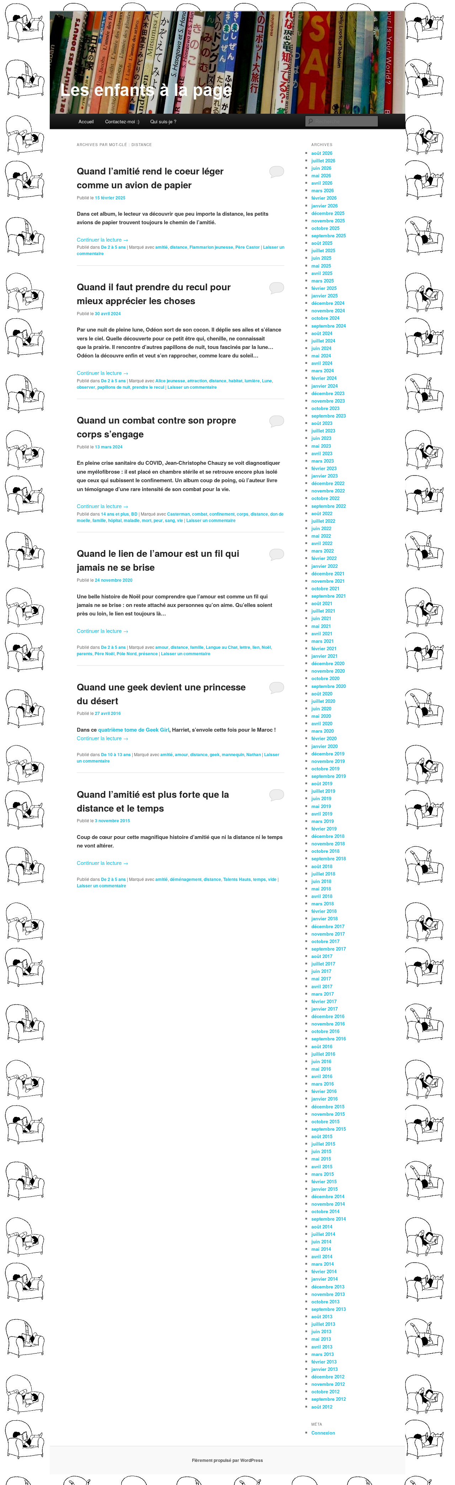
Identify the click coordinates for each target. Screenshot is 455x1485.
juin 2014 (321, 1241)
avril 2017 (321, 986)
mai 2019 (321, 806)
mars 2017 (322, 993)
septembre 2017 (328, 948)
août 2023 (321, 423)
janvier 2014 (324, 1278)
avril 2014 (321, 1256)
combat (199, 514)
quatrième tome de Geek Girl (133, 729)
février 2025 (324, 288)
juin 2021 (321, 618)
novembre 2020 (328, 670)
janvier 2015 (324, 1188)
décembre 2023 (327, 393)
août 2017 (321, 956)
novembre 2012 (328, 1384)
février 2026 (324, 197)
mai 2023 (321, 445)
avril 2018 (321, 896)
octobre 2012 (325, 1391)
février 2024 (324, 378)
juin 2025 (321, 257)
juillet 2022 (323, 520)
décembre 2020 (327, 663)
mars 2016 (322, 1083)
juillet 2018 (323, 873)
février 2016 (324, 1091)
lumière (252, 380)
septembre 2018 (328, 858)
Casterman (178, 514)
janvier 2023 (324, 475)
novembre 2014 (328, 1203)
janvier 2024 (324, 385)
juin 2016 (321, 1061)
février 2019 (324, 828)
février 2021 (324, 648)
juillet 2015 (323, 1143)
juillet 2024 (323, 340)
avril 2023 (321, 453)
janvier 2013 (324, 1369)
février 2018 (324, 911)
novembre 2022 (328, 490)
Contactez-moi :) (122, 121)
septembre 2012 (328, 1398)
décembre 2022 (327, 483)
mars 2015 (322, 1174)
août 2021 (321, 603)
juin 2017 (321, 971)
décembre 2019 (327, 753)
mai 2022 (321, 535)
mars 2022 (322, 550)
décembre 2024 (327, 303)
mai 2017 (321, 978)
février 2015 (324, 1181)
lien (255, 647)
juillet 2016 (323, 1053)
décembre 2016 (327, 1016)
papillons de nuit (113, 387)
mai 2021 (321, 626)
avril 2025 (321, 273)
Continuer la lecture (102, 239)
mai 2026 (321, 175)
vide (272, 879)
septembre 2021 (328, 595)
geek (215, 754)
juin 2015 (321, 1151)
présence (148, 653)
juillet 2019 (323, 790)
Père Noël (104, 653)
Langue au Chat (221, 647)
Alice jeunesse (170, 380)
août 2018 (321, 866)
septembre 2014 (328, 1218)
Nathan (253, 754)
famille (99, 520)
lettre (245, 647)
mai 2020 (321, 715)
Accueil (86, 121)
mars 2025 (322, 280)
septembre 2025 (328, 235)
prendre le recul (148, 387)
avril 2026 (321, 182)
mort (146, 520)
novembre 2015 (328, 1113)
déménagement (186, 879)
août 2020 (321, 693)
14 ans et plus (115, 514)
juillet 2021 (323, 610)
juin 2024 (321, 348)
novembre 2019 (328, 761)
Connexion (323, 1432)
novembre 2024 (328, 310)
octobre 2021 (325, 588)
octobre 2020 (325, 678)
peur (158, 520)
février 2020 (324, 738)
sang (170, 520)
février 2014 (324, 1271)
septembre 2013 (328, 1309)
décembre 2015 (327, 1106)
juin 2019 (321, 798)
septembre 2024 (328, 325)
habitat (235, 380)
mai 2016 (321, 1068)
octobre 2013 (325, 1301)
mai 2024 (321, 355)
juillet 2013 (323, 1323)
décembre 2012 (327, 1376)
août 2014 (321, 1226)
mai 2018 (321, 888)
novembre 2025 (328, 220)
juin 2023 (321, 438)
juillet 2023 (323, 430)
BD (134, 514)
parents (84, 653)
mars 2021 (322, 640)
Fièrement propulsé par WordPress (227, 1460)
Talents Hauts (237, 879)
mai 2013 (321, 1338)
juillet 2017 (323, 963)
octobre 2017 (325, 941)
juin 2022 (321, 528)
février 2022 (324, 558)
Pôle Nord (126, 653)
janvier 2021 (324, 655)
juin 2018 (321, 881)
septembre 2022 (328, 505)
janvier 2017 (324, 1008)
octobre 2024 (325, 317)
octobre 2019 (325, 768)
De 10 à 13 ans (116, 754)
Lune (267, 380)
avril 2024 (321, 363)
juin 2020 (321, 708)
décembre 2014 (327, 1196)
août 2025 (321, 243)
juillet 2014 (323, 1234)
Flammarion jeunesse (211, 247)
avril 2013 (321, 1346)
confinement (222, 514)
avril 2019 (321, 813)
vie (180, 520)
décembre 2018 (327, 836)
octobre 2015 (325, 1121)
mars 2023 (322, 460)
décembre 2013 (327, 1286)
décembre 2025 (327, 213)
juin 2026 (321, 168)
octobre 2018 (325, 851)
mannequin (233, 754)
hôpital (115, 520)
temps (259, 879)
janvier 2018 (324, 918)
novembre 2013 (328, 1294)
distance (178, 247)
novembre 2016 (328, 1023)
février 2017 (324, 1001)
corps (242, 514)
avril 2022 (321, 543)
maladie (132, 520)
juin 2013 (321, 1331)
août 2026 (321, 153)
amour (161, 647)
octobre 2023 (325, 408)
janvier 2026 (324, 205)
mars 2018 (322, 903)
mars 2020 (322, 730)
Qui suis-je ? (163, 121)
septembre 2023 (328, 415)
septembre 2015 (328, 1128)
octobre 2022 (325, 498)
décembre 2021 (327, 573)
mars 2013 (322, 1354)
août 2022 (321, 513)
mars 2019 (322, 821)
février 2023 (324, 468)
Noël (266, 647)
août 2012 (321, 1406)
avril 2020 (321, 723)
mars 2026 (322, 190)
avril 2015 (321, 1166)
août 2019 (321, 783)
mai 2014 (321, 1248)
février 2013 (324, 1361)
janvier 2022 (324, 566)
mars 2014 (322, 1263)
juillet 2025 (323, 250)
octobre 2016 (325, 1031)
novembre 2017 (328, 933)
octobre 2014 (325, 1211)
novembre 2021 (328, 580)
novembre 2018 (328, 843)
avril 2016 (321, 1076)
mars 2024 (322, 370)
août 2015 (321, 1136)
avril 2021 (321, 633)
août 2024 (321, 333)
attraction (197, 380)
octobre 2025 (325, 228)
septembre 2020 (328, 686)
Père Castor (247, 247)
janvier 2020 (324, 746)
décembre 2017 (327, 926)
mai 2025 (321, 265)
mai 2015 (321, 1158)
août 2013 (321, 1316)
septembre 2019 (328, 776)
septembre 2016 (328, 1038)
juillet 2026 (323, 160)
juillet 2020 (323, 701)
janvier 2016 (324, 1098)
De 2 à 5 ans (113, 247)
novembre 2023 (328, 400)
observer (86, 387)
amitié (161, 247)
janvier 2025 (324, 295)
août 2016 (321, 1046)
